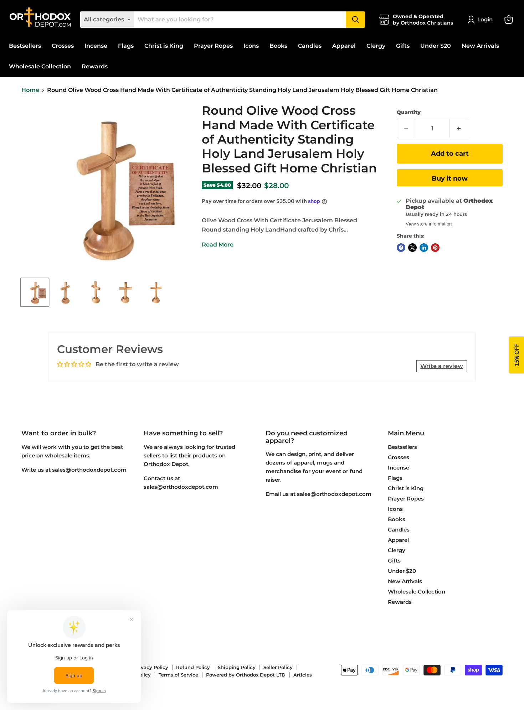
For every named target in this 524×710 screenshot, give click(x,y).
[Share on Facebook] (401, 247)
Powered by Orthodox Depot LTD (246, 675)
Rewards (95, 66)
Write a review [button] (441, 366)
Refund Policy (193, 667)
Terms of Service (178, 675)
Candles (310, 45)
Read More (217, 244)
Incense (95, 45)
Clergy (375, 45)
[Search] (355, 19)
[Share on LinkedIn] (424, 247)
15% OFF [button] (516, 355)
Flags (126, 45)
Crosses (63, 45)
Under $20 (435, 45)
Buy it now (450, 178)
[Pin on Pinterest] (435, 247)
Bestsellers (25, 45)
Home (30, 90)
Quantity (409, 112)
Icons (251, 45)
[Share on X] (412, 247)
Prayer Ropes (213, 45)
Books (278, 45)
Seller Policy (278, 667)
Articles (302, 675)
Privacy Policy (151, 667)
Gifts (403, 45)
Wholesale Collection (40, 66)
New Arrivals (480, 45)
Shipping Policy (237, 667)
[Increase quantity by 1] (459, 128)
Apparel (344, 45)
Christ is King (163, 45)
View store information (429, 224)
